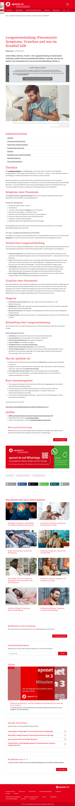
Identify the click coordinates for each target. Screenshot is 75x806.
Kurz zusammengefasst (14, 161)
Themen (46, 10)
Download (58, 791)
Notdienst (9, 10)
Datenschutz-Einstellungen (13, 797)
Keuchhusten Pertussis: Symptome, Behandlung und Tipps (53, 524)
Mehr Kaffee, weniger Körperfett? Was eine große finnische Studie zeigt (30, 735)
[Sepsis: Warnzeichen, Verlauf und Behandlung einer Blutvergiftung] (21, 539)
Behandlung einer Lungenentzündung (19, 155)
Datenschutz (32, 791)
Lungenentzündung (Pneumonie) (40, 420)
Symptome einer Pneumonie (16, 141)
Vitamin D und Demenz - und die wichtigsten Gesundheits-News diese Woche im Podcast (36, 704)
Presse (44, 797)
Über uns (23, 799)
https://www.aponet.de (62, 787)
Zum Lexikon (62, 769)
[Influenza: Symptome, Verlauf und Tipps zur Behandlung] (21, 596)
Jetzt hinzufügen (60, 440)
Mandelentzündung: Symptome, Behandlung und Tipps (53, 580)
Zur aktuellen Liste (60, 636)
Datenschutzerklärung (22, 74)
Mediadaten (53, 797)
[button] (11, 484)
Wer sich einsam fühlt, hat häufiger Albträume (22, 739)
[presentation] (68, 10)
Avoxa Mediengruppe (11, 799)
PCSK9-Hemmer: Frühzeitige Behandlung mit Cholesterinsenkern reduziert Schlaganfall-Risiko (31, 744)
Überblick (10, 138)
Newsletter (56, 10)
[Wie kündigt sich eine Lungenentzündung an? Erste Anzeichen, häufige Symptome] (21, 566)
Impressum (22, 791)
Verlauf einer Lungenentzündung (17, 145)
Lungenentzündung (14, 171)
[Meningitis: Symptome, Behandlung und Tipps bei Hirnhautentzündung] (21, 511)
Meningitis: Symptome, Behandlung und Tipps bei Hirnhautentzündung (21, 524)
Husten (28, 210)
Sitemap (16, 793)
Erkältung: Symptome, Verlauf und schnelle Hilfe (52, 552)
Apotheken (19, 10)
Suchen (62, 653)
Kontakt (8, 793)
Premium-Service (10, 791)
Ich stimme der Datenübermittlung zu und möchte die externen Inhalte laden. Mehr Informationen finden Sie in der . (38, 74)
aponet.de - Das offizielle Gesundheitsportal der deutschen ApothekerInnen (18, 5)
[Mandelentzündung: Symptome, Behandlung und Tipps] (53, 566)
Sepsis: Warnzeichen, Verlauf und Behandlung (20, 552)
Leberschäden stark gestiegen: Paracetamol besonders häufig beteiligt (30, 731)
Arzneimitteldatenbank (33, 10)
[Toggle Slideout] (67, 4)
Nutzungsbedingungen (45, 791)
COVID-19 (9, 238)
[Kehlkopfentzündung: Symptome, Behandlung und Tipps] (53, 596)
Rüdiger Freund (9, 51)
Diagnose (10, 151)
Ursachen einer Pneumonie (15, 148)
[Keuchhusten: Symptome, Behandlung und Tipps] (53, 511)
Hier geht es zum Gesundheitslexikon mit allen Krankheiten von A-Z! (27, 407)
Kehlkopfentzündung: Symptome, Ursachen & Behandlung (52, 609)
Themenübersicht (39, 475)
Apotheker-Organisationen (31, 797)
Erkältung (9, 475)
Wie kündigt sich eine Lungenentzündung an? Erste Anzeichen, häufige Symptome (20, 581)
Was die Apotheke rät (14, 158)
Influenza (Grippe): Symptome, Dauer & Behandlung (19, 609)
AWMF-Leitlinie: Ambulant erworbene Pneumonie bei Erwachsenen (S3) (31, 416)
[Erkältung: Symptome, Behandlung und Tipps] (53, 539)
